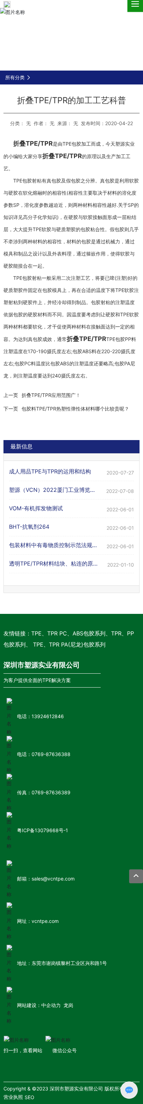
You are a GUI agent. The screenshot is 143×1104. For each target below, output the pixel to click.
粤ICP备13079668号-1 (42, 830)
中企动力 (51, 1005)
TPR (116, 633)
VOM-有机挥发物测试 (36, 508)
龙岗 (68, 1005)
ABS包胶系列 (89, 633)
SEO (29, 1097)
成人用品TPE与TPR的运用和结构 (50, 471)
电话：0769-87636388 (43, 754)
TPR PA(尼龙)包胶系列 (77, 644)
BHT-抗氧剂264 (29, 526)
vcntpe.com (45, 921)
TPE (36, 633)
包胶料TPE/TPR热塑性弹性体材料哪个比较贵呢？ (75, 409)
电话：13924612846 (40, 716)
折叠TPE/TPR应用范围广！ (51, 395)
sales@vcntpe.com (53, 879)
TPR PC (57, 633)
